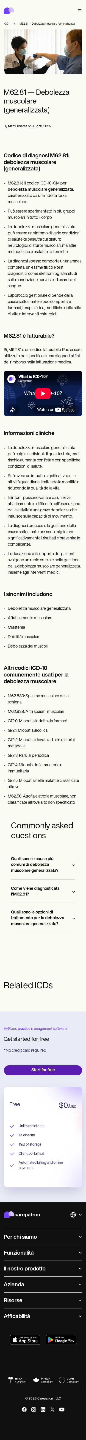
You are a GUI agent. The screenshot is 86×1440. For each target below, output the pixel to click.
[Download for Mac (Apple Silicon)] (25, 1340)
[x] (52, 1409)
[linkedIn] (43, 1409)
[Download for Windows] (61, 1340)
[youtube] (62, 1409)
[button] (78, 11)
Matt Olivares (17, 126)
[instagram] (33, 1409)
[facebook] (24, 1409)
